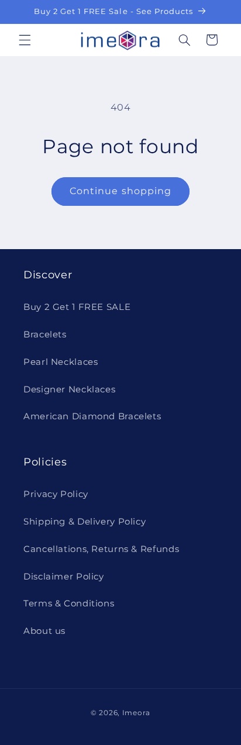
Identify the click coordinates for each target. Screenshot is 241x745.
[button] (24, 39)
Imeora (136, 713)
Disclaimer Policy (63, 576)
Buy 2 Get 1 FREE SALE (76, 307)
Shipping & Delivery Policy (84, 521)
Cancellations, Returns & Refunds (101, 549)
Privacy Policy (55, 494)
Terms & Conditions (68, 603)
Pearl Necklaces (60, 362)
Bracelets (45, 334)
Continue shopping (120, 190)
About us (44, 631)
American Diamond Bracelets (92, 416)
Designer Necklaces (69, 389)
